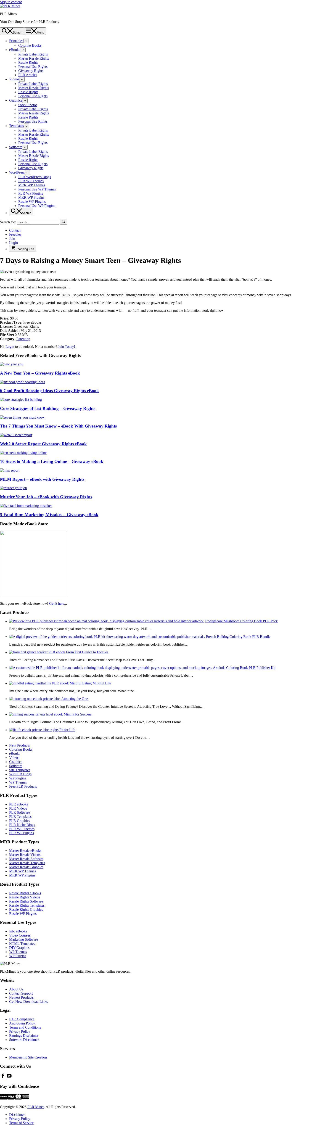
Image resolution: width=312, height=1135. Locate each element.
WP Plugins (17, 778)
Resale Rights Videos (24, 897)
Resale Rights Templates (27, 905)
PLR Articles (27, 75)
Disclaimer (17, 1115)
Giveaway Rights (30, 71)
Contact (14, 230)
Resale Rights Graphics (26, 909)
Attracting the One (74, 699)
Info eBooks (18, 931)
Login (13, 243)
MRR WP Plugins (31, 197)
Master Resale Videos (24, 855)
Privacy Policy (19, 1031)
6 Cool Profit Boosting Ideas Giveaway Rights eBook (49, 390)
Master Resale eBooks (25, 851)
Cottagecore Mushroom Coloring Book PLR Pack (241, 621)
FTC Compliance (21, 1019)
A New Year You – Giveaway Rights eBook (40, 373)
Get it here (56, 603)
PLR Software (19, 812)
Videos (14, 79)
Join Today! (66, 346)
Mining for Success (78, 714)
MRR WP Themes (31, 185)
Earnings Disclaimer (23, 1035)
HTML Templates (22, 943)
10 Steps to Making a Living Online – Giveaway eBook (51, 461)
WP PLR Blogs (20, 774)
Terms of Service (21, 1123)
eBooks (14, 50)
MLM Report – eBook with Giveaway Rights (42, 479)
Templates (16, 126)
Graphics (15, 100)
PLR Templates (20, 816)
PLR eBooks (18, 804)
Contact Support (21, 993)
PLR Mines (35, 1107)
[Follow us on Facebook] (3, 1077)
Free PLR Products (23, 786)
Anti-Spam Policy (22, 1023)
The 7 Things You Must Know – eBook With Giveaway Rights (58, 426)
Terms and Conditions (25, 1027)
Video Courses (19, 935)
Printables (16, 41)
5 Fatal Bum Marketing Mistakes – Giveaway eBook (49, 514)
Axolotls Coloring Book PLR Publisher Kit (244, 668)
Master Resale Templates (27, 863)
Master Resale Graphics (26, 867)
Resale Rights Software (26, 901)
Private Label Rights (33, 54)
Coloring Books (29, 45)
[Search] (63, 222)
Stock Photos (27, 105)
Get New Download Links (28, 1001)
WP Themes (18, 782)
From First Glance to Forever (87, 652)
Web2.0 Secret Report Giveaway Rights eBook (43, 443)
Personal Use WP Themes (37, 189)
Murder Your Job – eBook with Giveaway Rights (46, 496)
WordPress (17, 172)
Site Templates (19, 770)
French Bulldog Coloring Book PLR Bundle (238, 637)
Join (12, 238)
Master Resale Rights (33, 58)
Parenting (23, 339)
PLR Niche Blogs (22, 825)
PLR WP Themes (31, 181)
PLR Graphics (19, 821)
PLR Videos (18, 808)
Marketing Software (23, 939)
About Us (16, 989)
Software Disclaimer (24, 1040)
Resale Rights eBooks (25, 893)
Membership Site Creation (28, 1057)
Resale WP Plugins (32, 201)
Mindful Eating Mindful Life (90, 683)
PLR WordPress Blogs (34, 177)
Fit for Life (67, 730)
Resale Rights (28, 62)
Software (15, 147)
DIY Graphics (19, 948)
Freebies (15, 234)
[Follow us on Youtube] (9, 1077)
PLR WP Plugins (30, 193)
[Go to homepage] (10, 6)
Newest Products (21, 997)
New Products (19, 745)
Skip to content (11, 2)
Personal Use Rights (33, 67)
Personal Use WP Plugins (36, 206)
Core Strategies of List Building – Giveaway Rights (47, 408)
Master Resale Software (26, 859)
